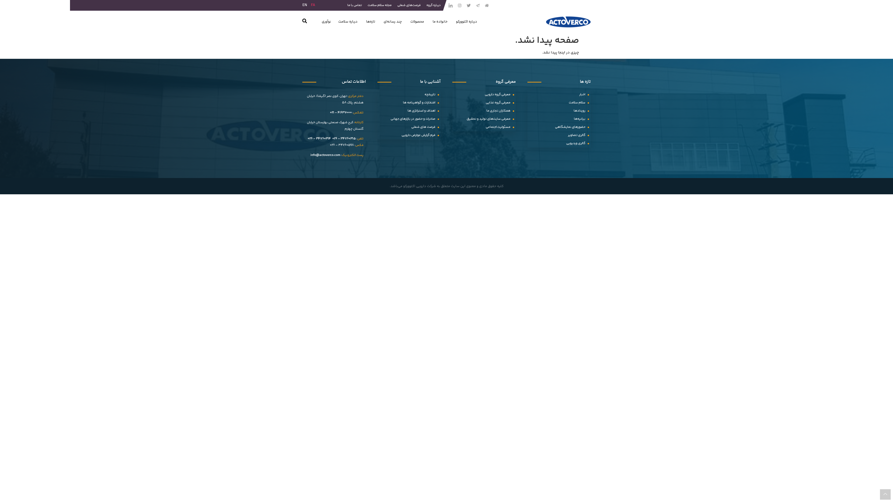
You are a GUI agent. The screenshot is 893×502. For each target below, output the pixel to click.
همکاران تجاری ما (498, 110)
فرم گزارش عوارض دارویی (418, 135)
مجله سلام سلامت (380, 5)
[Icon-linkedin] (450, 5)
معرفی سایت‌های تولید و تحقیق (488, 119)
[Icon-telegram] (478, 5)
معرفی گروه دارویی (497, 94)
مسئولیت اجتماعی (498, 127)
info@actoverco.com (325, 155)
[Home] (487, 5)
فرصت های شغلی (423, 127)
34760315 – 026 (344, 138)
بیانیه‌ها (579, 119)
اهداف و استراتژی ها (421, 110)
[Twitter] (469, 5)
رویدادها (579, 110)
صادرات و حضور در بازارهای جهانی (413, 119)
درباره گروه (434, 5)
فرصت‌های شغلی (409, 5)
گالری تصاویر (576, 135)
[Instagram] (459, 5)
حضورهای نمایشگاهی (570, 127)
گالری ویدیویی (575, 143)
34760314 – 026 (319, 138)
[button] (304, 22)
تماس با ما (354, 5)
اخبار (582, 94)
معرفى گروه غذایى (498, 102)
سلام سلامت (577, 102)
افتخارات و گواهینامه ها (419, 102)
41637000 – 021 (341, 112)
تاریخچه (430, 94)
